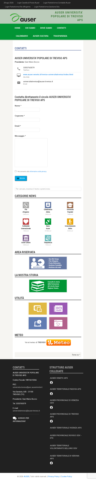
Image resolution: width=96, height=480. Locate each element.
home (17, 28)
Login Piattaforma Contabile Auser (57, 3)
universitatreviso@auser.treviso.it (26, 411)
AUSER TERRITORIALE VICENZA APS (66, 428)
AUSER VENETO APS (59, 378)
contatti (61, 28)
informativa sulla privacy (38, 171)
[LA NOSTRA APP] (37, 308)
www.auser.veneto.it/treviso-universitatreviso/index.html (48, 74)
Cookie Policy (66, 476)
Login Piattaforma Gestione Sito (47, 7)
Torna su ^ (76, 354)
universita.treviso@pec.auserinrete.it (27, 387)
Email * (18, 126)
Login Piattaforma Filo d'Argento (17, 7)
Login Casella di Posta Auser (28, 3)
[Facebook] (51, 383)
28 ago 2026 (9, 3)
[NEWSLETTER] (58, 308)
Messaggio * (20, 136)
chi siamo (30, 28)
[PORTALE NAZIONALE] (58, 323)
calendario (22, 36)
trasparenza (60, 36)
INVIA (21, 178)
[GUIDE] (37, 323)
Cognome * (20, 116)
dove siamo (46, 28)
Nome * (18, 106)
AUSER (26, 476)
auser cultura (40, 36)
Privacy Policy (53, 476)
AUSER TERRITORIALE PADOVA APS (65, 389)
